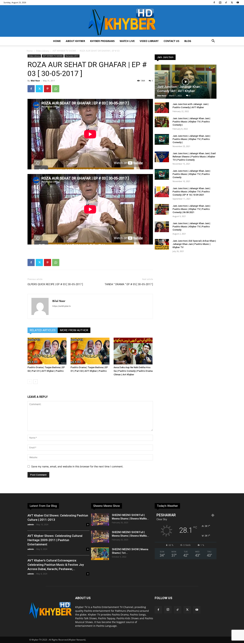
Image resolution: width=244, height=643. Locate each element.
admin (31, 524)
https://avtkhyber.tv (61, 306)
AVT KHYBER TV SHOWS (64, 50)
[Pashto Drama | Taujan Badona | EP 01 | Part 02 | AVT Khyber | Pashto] (90, 351)
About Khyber (75, 41)
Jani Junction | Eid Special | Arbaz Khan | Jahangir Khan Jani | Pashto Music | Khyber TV (194, 244)
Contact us (171, 41)
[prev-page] (30, 381)
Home (57, 41)
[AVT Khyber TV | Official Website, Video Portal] (122, 21)
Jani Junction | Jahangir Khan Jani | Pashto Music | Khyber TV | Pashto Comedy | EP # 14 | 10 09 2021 (191, 191)
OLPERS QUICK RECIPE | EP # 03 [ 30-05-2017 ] (55, 284)
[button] (213, 41)
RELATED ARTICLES (43, 330)
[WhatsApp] (55, 88)
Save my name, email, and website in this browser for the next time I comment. (77, 466)
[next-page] (35, 381)
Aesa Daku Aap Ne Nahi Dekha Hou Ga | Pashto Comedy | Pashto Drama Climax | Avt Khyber (133, 371)
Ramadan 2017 (72, 56)
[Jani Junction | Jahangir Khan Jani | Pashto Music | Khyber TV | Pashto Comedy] (162, 174)
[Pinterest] (47, 88)
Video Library (149, 41)
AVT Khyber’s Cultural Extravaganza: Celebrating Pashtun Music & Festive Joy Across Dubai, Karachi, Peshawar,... (56, 565)
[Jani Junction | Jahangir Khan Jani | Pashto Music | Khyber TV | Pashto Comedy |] (162, 122)
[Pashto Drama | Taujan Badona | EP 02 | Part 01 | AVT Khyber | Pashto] (47, 351)
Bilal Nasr (35, 80)
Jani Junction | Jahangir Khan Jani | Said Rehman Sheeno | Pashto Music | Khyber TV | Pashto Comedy (194, 156)
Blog (187, 41)
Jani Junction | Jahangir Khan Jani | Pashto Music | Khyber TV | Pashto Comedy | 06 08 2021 (191, 209)
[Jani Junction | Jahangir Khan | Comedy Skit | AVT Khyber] (185, 82)
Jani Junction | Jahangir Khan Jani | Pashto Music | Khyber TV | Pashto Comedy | (191, 121)
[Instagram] (220, 2)
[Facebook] (214, 2)
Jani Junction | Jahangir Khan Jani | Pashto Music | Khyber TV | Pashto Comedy (191, 174)
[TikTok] (226, 2)
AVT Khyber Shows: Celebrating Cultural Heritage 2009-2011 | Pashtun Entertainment (55, 540)
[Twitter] (232, 2)
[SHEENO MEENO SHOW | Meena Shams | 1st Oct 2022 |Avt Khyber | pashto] (100, 554)
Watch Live (127, 41)
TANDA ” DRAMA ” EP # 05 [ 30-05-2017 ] (128, 284)
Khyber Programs (102, 41)
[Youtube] (237, 2)
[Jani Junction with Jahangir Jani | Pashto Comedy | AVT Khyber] (162, 107)
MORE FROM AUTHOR (74, 330)
